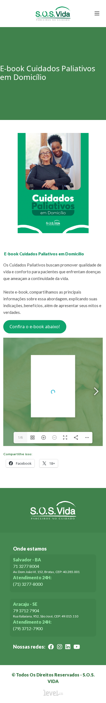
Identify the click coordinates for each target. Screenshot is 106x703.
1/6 (20, 437)
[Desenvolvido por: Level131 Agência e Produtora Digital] (53, 693)
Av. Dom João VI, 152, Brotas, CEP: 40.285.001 (46, 572)
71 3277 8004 (26, 566)
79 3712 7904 (26, 610)
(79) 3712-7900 (28, 628)
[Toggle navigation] (97, 13)
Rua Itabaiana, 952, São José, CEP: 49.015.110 (45, 616)
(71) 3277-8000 (28, 584)
